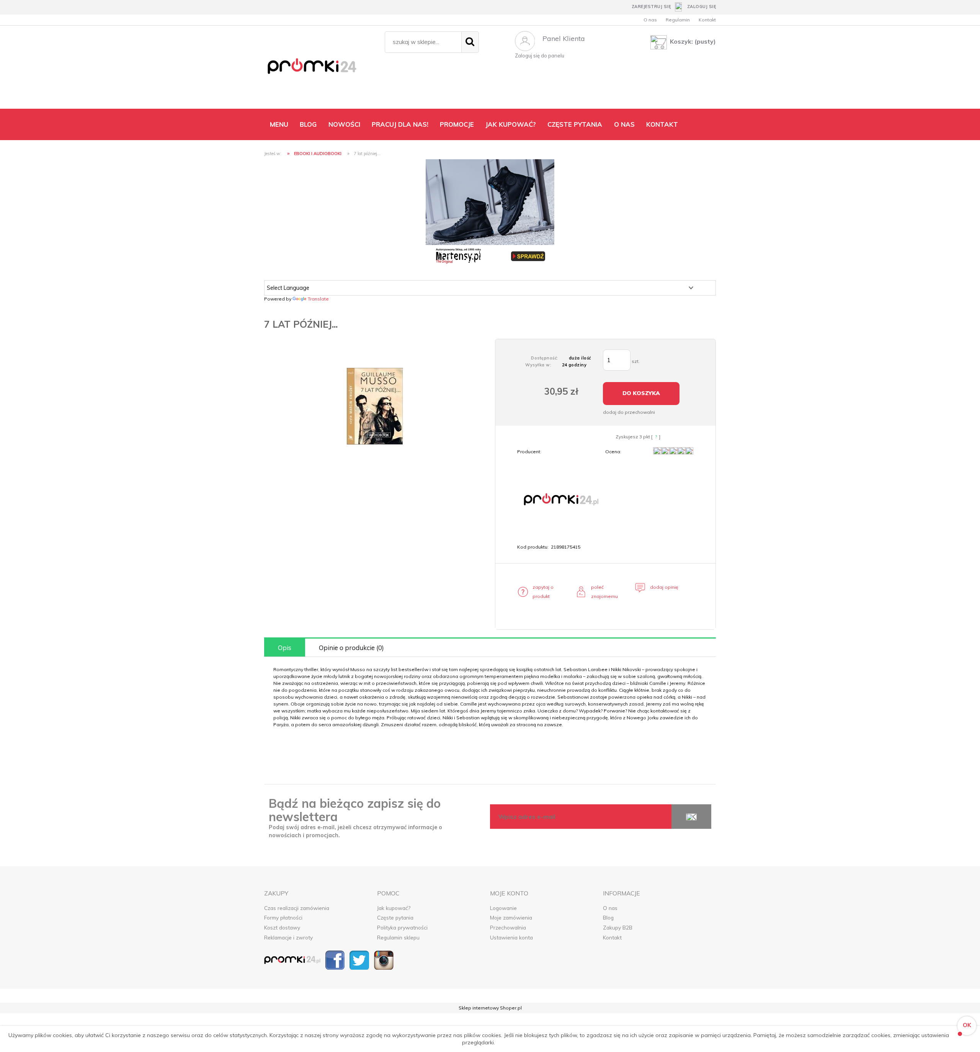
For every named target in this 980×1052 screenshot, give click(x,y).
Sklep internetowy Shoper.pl (490, 1008)
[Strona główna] (320, 69)
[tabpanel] (490, 697)
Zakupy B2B (617, 927)
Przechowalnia (508, 927)
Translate (318, 299)
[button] (540, 592)
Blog (608, 917)
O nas (650, 20)
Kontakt (707, 20)
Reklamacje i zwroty (288, 937)
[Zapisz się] (691, 816)
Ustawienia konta (511, 937)
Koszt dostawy (282, 927)
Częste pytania (395, 917)
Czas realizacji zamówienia (296, 908)
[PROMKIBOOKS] (560, 499)
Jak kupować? (393, 908)
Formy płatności (283, 917)
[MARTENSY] (490, 212)
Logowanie (503, 908)
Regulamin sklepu (398, 937)
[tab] (284, 648)
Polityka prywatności (402, 927)
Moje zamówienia (511, 917)
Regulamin (678, 20)
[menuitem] (279, 124)
